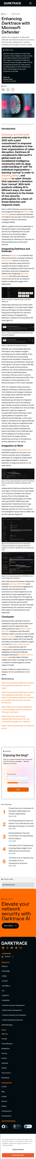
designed (14, 255)
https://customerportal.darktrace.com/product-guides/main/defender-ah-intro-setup (18, 685)
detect (15, 175)
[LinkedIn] (3, 947)
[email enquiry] (20, 947)
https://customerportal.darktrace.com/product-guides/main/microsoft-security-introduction (18, 700)
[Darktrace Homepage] (12, 3)
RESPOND (6, 214)
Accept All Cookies (18, 1155)
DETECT (26, 212)
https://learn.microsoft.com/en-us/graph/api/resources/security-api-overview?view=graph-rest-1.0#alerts (16, 719)
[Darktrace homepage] (17, 943)
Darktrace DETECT (23, 450)
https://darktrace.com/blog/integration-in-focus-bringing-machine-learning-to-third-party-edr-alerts (17, 709)
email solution (7, 261)
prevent (6, 175)
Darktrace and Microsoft (15, 134)
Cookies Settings (18, 1149)
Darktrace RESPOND (17, 584)
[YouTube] (11, 947)
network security (8, 637)
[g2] (16, 947)
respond (6, 178)
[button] (30, 3)
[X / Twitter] (7, 947)
